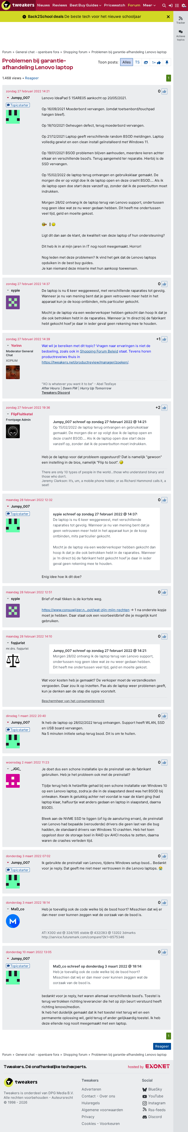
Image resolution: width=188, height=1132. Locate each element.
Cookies (89, 1123)
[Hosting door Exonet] (149, 1067)
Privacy (88, 1116)
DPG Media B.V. (61, 1093)
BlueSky (155, 1089)
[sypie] (13, 302)
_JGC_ (16, 769)
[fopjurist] (13, 660)
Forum (6, 52)
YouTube (155, 1096)
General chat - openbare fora (37, 52)
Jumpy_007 (20, 98)
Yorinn (16, 345)
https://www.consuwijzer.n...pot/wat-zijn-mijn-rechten (86, 610)
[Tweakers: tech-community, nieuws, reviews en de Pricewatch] (18, 5)
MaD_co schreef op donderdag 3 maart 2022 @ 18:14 (97, 966)
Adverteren (91, 1089)
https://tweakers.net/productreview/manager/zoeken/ (85, 362)
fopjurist (18, 643)
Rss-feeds (157, 1109)
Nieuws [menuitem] (43, 5)
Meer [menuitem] (147, 5)
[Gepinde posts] (167, 62)
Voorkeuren (110, 1123)
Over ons (107, 1096)
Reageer (32, 78)
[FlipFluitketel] (13, 431)
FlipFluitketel (22, 414)
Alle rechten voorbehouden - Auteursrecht (38, 1097)
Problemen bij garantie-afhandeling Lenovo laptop (129, 52)
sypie (15, 290)
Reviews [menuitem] (60, 5)
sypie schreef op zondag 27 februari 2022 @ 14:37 (95, 514)
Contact (89, 1096)
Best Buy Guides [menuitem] (84, 5)
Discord (155, 1116)
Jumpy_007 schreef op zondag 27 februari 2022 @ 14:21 (99, 422)
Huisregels (91, 1103)
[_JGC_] (13, 781)
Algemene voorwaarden (102, 1109)
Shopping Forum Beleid (99, 351)
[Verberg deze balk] (168, 17)
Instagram (157, 1103)
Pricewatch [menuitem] (114, 5)
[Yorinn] (13, 372)
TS (137, 62)
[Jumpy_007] (13, 117)
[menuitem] (164, 5)
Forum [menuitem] (134, 5)
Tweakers (11, 1093)
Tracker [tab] (180, 22)
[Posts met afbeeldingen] (146, 62)
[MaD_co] (13, 921)
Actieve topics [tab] (180, 38)
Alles (126, 62)
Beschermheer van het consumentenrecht (73, 701)
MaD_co (17, 909)
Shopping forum (75, 52)
